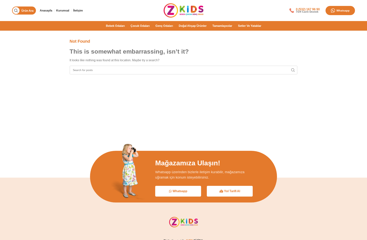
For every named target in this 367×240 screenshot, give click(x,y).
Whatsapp (343, 10)
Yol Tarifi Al (232, 191)
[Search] (293, 70)
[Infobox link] (304, 10)
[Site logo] (183, 10)
